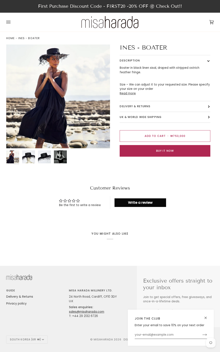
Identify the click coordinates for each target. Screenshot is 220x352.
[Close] (207, 316)
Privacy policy (16, 303)
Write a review (140, 202)
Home (10, 38)
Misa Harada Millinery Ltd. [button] (91, 290)
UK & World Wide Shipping (141, 117)
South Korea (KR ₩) (25, 339)
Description (130, 60)
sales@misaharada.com (86, 312)
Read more (128, 93)
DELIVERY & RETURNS (135, 106)
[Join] (201, 334)
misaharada (103, 339)
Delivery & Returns (19, 297)
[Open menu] (12, 22)
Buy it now (165, 151)
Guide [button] (10, 290)
